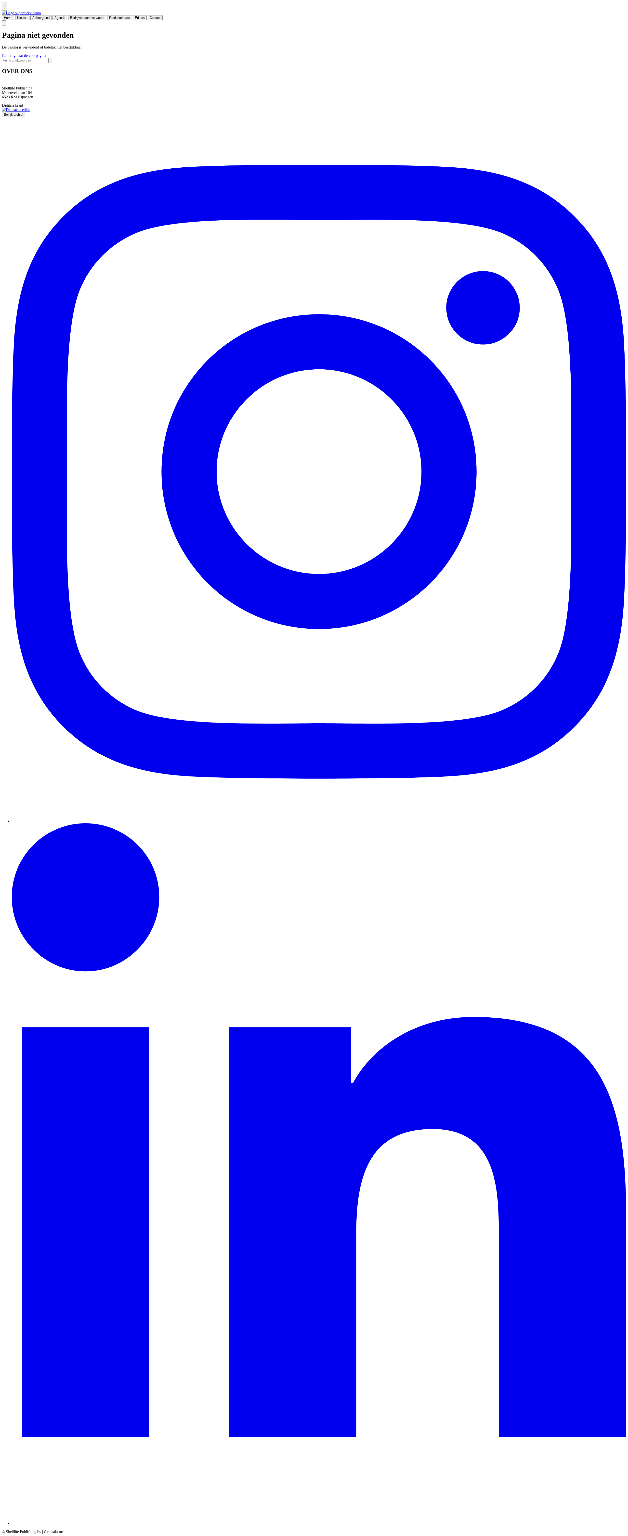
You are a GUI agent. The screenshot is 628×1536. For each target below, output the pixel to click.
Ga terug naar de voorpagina (24, 55)
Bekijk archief (13, 114)
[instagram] (319, 821)
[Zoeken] (50, 60)
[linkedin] (319, 1523)
